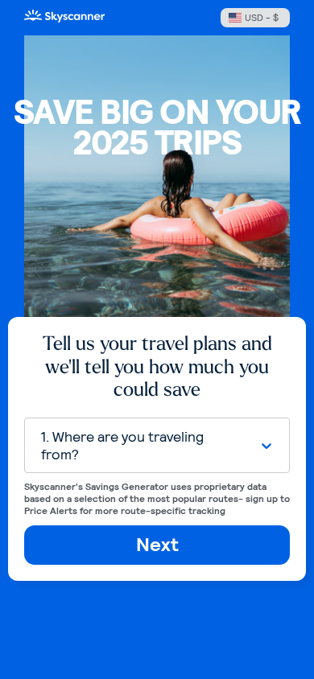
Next (157, 544)
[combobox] (141, 445)
